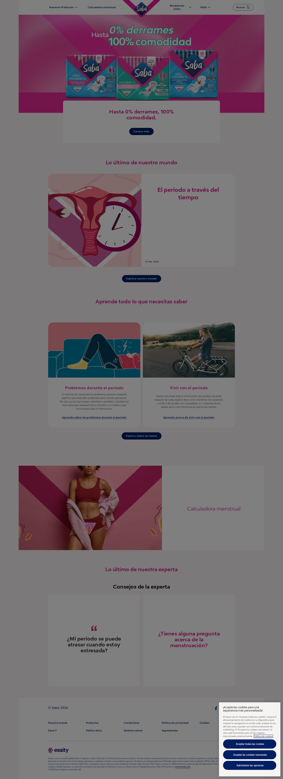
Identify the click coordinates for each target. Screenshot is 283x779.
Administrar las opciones (250, 765)
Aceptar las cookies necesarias (250, 754)
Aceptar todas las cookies (250, 744)
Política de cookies (263, 736)
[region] (249, 739)
